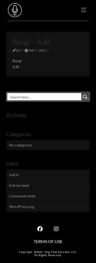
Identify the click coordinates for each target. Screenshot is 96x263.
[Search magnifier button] (85, 96)
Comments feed (22, 196)
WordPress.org (21, 206)
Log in (14, 174)
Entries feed (19, 185)
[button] (83, 10)
